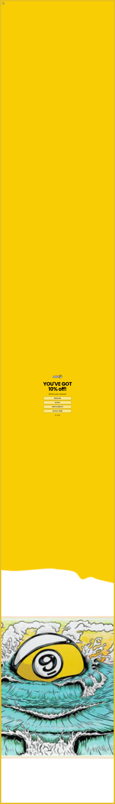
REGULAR (57, 398)
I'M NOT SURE (57, 411)
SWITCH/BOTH (57, 407)
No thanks (57, 415)
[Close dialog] (3, 3)
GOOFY (57, 402)
